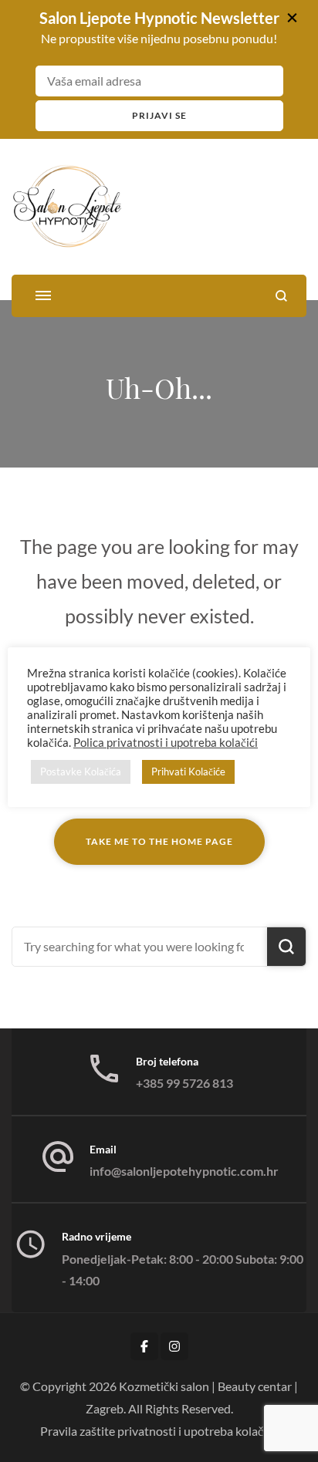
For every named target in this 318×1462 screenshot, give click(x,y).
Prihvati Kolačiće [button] (188, 771)
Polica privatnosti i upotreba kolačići (165, 742)
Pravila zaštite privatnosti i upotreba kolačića (159, 1430)
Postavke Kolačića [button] (80, 771)
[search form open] (281, 296)
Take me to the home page (159, 841)
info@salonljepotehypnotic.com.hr (184, 1170)
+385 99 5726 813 (184, 1082)
